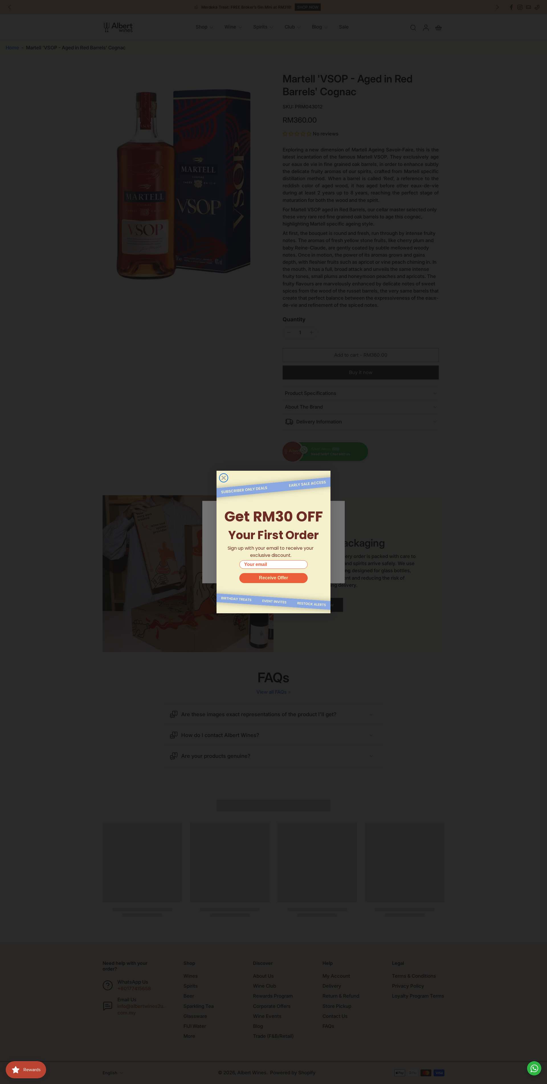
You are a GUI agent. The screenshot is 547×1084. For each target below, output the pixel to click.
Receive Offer (273, 577)
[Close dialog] (223, 478)
